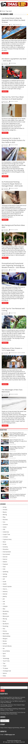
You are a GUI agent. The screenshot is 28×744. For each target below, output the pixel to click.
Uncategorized (7, 671)
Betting (5, 514)
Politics (5, 631)
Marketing (5, 611)
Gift (4, 579)
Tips (11, 24)
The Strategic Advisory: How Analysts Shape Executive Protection (17, 448)
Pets (4, 628)
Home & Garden (14, 101)
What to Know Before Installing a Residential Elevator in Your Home (18, 455)
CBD (4, 529)
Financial (5, 564)
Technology (13, 63)
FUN (4, 569)
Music (4, 621)
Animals (5, 509)
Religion (5, 638)
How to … (5, 589)
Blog (4, 517)
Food (4, 566)
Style (4, 656)
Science (5, 643)
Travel (4, 666)
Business (5, 519)
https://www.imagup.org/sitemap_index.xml (12, 727)
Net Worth (6, 623)
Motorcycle (6, 616)
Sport (4, 653)
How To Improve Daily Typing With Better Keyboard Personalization (17, 489)
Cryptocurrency (7, 539)
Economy (5, 547)
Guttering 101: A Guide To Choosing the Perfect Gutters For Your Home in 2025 (13, 140)
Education (5, 549)
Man (4, 609)
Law (4, 601)
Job (4, 599)
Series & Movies (7, 646)
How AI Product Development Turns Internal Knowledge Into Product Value (18, 462)
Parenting (5, 626)
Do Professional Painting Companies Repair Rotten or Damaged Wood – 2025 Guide (12, 184)
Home (3, 11)
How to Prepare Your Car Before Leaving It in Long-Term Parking (18, 441)
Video (4, 676)
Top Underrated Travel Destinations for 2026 (15, 481)
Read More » (5, 53)
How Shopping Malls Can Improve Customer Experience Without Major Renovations (18, 434)
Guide (4, 581)
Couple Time (6, 534)
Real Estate (6, 633)
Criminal (5, 537)
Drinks (4, 544)
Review (5, 641)
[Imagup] (14, 4)
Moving (5, 619)
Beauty (5, 512)
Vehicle (5, 673)
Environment (6, 554)
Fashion (5, 561)
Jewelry (5, 596)
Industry (5, 591)
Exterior (5, 559)
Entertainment (13, 352)
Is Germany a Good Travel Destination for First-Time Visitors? (16, 476)
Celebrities (6, 532)
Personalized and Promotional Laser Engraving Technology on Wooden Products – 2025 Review (13, 265)
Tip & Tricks (13, 269)
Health (4, 584)
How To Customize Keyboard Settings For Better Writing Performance (17, 496)
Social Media (6, 651)
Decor (4, 542)
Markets (5, 614)
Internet (5, 594)
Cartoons (5, 524)
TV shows (5, 668)
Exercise (5, 556)
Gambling (5, 571)
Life (4, 604)
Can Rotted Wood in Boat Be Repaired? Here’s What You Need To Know (13, 20)
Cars (4, 522)
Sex (4, 648)
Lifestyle (5, 606)
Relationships (6, 636)
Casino (4, 527)
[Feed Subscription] (27, 14)
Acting (4, 507)
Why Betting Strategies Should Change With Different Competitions (18, 469)
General (5, 576)
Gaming (5, 574)
